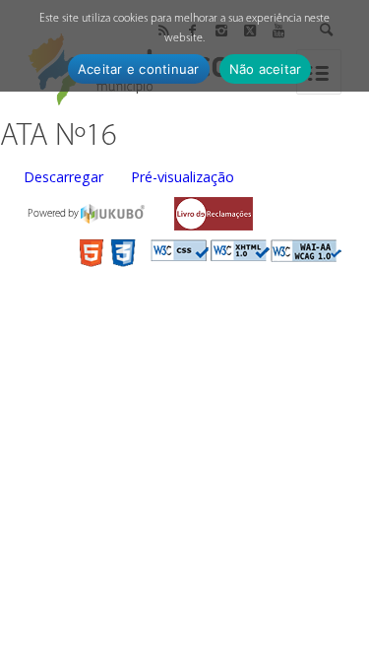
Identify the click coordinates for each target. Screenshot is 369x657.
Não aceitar (265, 69)
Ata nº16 (58, 137)
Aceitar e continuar (139, 69)
